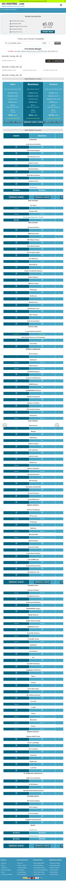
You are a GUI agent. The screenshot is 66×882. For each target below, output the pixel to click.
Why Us (3, 865)
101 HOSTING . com (13, 3)
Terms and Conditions (7, 874)
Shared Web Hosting (39, 872)
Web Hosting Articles (39, 863)
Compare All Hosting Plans (12, 118)
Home (1, 9)
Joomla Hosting (54, 870)
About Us (3, 863)
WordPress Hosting (55, 863)
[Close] (65, 1)
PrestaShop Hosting (55, 865)
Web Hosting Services (39, 874)
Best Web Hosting (38, 865)
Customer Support (6, 870)
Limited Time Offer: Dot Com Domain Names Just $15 (33, 1)
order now (47, 31)
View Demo (16, 334)
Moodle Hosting (54, 874)
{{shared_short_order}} (13, 122)
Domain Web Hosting (39, 867)
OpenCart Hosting (54, 867)
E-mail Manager (22, 872)
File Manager (21, 870)
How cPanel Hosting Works (41, 870)
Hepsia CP (20, 863)
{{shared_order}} (16, 197)
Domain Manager (22, 867)
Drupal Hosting (54, 872)
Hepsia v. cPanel (22, 865)
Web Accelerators (22, 874)
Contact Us (4, 867)
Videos (3, 872)
